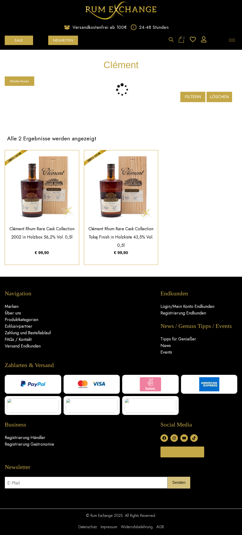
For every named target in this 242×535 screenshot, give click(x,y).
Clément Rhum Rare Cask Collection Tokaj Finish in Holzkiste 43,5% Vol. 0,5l (120, 237)
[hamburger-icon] (232, 40)
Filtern (193, 97)
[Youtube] (184, 438)
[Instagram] (174, 438)
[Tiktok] (194, 438)
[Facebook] (164, 438)
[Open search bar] (171, 40)
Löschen (219, 97)
